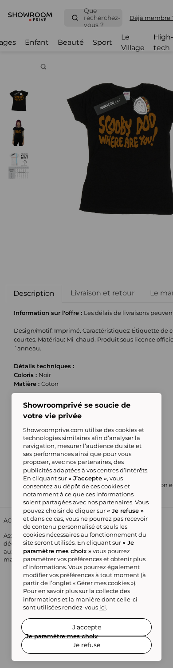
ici (102, 607)
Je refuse (86, 645)
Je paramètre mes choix (62, 636)
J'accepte (86, 627)
